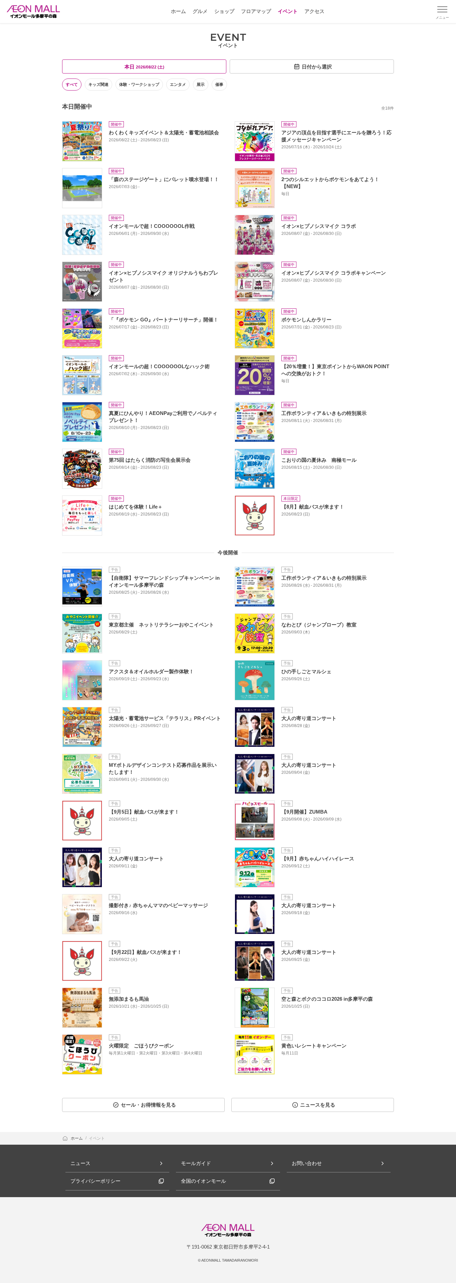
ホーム (77, 1138)
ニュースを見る (317, 1105)
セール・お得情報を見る (148, 1105)
